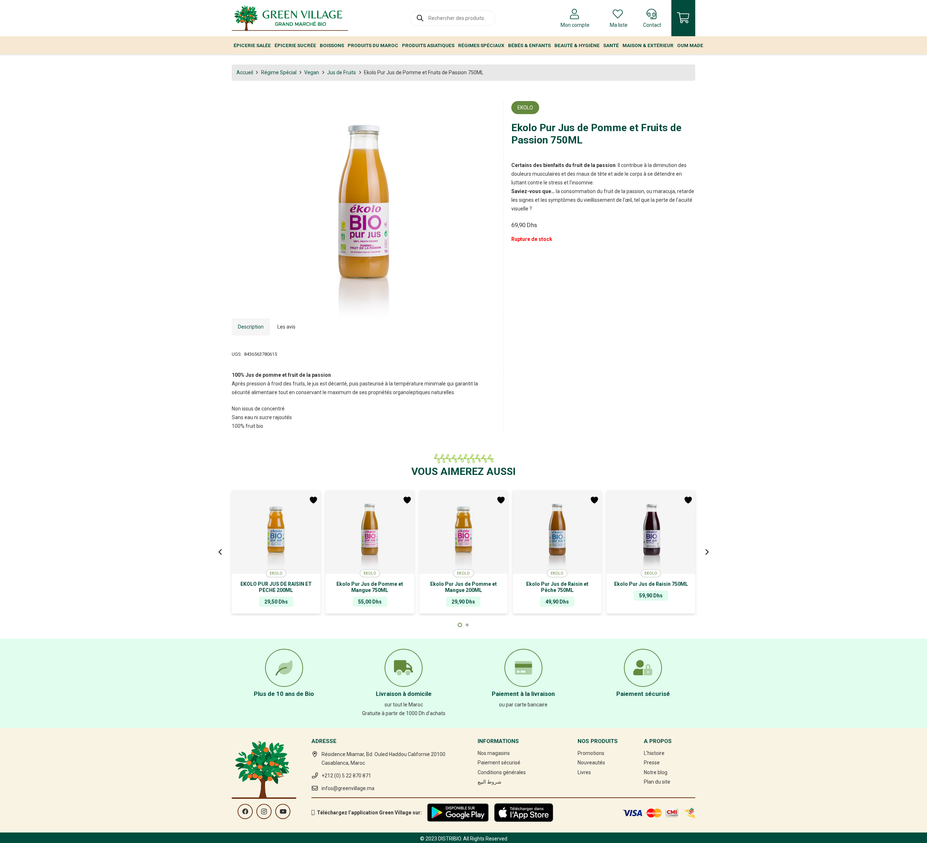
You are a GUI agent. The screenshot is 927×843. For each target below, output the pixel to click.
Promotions (591, 753)
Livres (584, 772)
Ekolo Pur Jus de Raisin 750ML (651, 584)
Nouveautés (591, 762)
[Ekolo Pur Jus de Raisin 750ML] (651, 532)
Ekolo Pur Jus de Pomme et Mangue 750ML (369, 587)
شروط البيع (490, 782)
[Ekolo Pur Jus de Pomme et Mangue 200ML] (463, 532)
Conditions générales (502, 772)
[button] (485, 111)
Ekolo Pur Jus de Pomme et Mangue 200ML (463, 587)
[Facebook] (245, 811)
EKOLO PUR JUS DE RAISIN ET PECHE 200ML (276, 587)
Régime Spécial (279, 72)
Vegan (311, 72)
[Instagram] (264, 811)
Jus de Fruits (341, 72)
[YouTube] (282, 811)
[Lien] (290, 18)
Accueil (244, 72)
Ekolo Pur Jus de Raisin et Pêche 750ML (557, 587)
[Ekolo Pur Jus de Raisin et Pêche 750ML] (557, 532)
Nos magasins (494, 753)
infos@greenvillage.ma (348, 788)
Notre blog (655, 772)
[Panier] (683, 18)
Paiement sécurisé (499, 762)
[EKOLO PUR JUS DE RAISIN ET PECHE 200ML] (276, 532)
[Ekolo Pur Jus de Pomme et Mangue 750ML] (370, 532)
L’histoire (654, 753)
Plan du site (657, 782)
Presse (652, 762)
